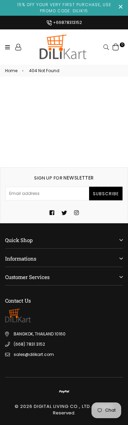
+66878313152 (67, 22)
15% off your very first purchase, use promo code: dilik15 (64, 8)
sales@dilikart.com (34, 354)
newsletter (64, 177)
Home (11, 71)
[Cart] (116, 46)
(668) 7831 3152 (29, 344)
